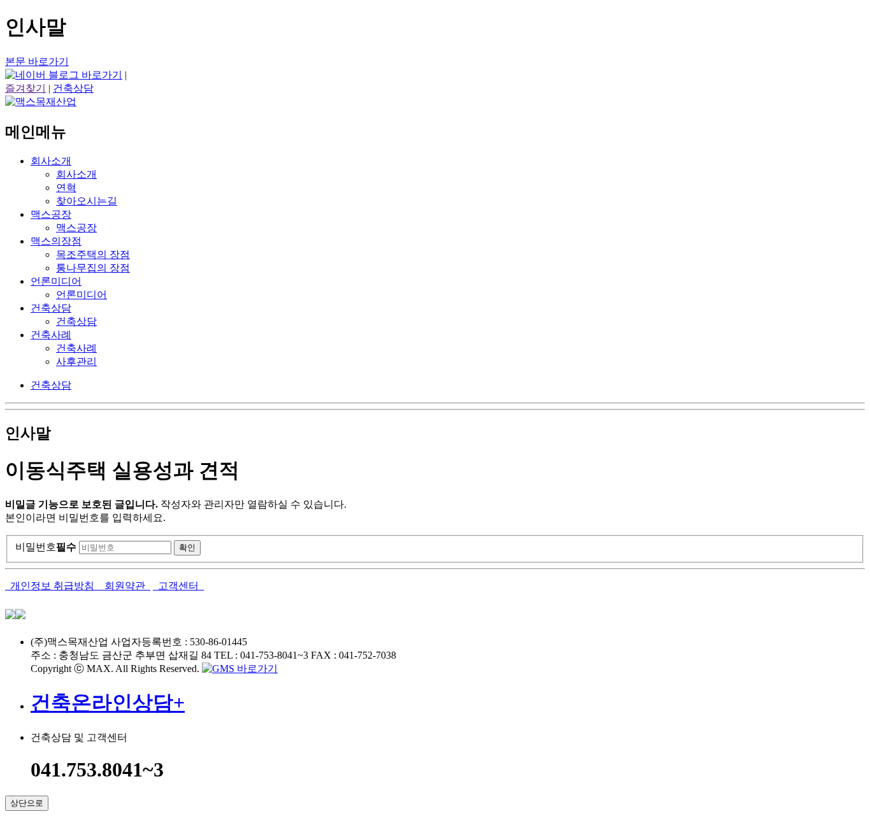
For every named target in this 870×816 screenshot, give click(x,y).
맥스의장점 (56, 241)
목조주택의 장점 (93, 254)
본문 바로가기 (37, 61)
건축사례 (51, 334)
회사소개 (51, 160)
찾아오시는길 (86, 201)
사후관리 (76, 361)
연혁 (66, 187)
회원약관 (124, 585)
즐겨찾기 (25, 88)
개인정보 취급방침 (52, 585)
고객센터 (178, 585)
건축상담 (73, 88)
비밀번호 (45, 546)
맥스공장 (51, 214)
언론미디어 (56, 281)
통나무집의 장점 (93, 267)
